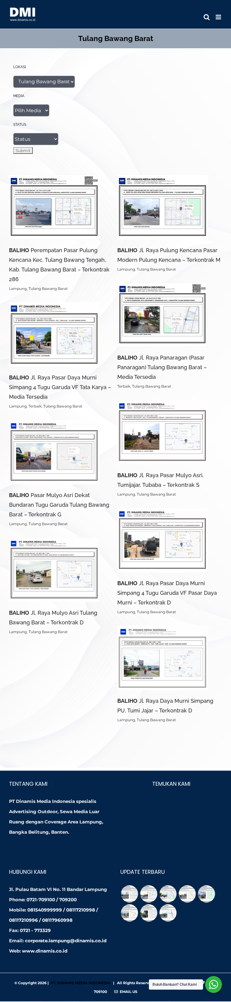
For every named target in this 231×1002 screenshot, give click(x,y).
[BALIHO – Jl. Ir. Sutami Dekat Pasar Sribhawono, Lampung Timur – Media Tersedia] (149, 893)
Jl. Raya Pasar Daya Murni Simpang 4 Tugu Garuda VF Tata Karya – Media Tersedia (60, 387)
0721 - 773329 (35, 930)
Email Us (127, 991)
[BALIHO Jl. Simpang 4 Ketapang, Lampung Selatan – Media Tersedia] (168, 912)
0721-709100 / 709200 (51, 899)
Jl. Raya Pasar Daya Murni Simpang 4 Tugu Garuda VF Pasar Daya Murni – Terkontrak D (167, 593)
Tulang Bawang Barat (48, 288)
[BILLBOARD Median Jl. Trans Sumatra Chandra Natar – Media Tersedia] (187, 893)
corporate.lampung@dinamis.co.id (65, 940)
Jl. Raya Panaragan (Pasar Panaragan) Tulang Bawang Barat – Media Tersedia (162, 367)
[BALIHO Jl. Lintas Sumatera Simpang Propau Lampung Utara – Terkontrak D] (129, 912)
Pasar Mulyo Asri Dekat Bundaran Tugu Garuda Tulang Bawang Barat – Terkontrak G (59, 505)
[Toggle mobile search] (207, 17)
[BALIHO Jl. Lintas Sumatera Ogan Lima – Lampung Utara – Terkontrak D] (206, 893)
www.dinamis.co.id (44, 951)
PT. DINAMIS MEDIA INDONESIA (80, 983)
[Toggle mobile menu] (219, 17)
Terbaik (123, 386)
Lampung (18, 288)
